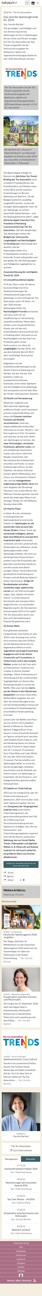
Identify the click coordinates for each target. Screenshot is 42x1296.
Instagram (21, 1263)
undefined (5, 876)
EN (27, 3)
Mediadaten (21, 1251)
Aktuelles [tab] (30, 1159)
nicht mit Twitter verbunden (5, 880)
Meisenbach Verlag (21, 1243)
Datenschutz (21, 1255)
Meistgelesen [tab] (11, 1159)
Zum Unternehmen (22, 1150)
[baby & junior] (9, 2)
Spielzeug (9, 894)
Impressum (21, 1259)
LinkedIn (21, 1267)
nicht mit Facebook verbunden (5, 872)
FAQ (21, 1247)
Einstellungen (23, 880)
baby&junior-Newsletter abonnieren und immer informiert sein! (21, 864)
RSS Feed (21, 1271)
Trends (19, 894)
